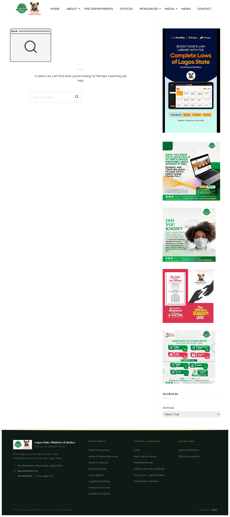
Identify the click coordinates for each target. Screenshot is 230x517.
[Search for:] (55, 97)
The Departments (98, 8)
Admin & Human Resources (103, 456)
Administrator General (146, 481)
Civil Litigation (96, 475)
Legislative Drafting (99, 481)
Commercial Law (98, 468)
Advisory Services (98, 462)
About (72, 8)
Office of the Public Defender (149, 468)
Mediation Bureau (143, 462)
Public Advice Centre (145, 456)
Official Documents (189, 456)
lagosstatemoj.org (27, 470)
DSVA (137, 450)
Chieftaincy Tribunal (99, 493)
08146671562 (24, 476)
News (185, 8)
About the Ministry (189, 450)
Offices (126, 8)
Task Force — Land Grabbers (149, 475)
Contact (204, 8)
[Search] (76, 97)
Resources (149, 8)
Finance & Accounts (99, 487)
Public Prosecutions (99, 450)
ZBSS (214, 510)
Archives (168, 408)
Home (55, 8)
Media (170, 8)
